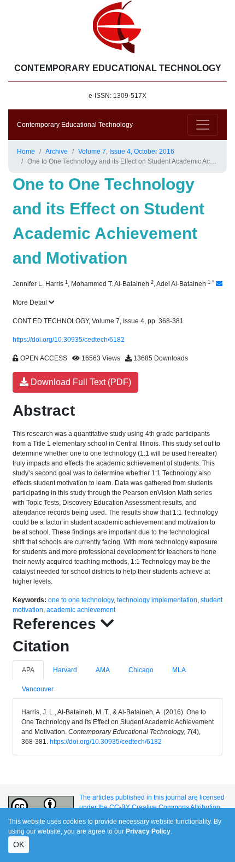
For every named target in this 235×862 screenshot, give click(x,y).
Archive (56, 151)
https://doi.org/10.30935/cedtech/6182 (69, 339)
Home (26, 151)
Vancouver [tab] (38, 689)
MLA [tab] (179, 670)
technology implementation (157, 600)
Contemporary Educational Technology (75, 125)
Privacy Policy (148, 831)
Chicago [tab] (141, 670)
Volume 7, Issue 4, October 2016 (126, 151)
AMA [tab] (103, 670)
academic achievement (80, 610)
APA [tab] (28, 670)
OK (18, 844)
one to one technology (81, 600)
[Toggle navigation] (202, 125)
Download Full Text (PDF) (79, 382)
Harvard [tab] (65, 670)
